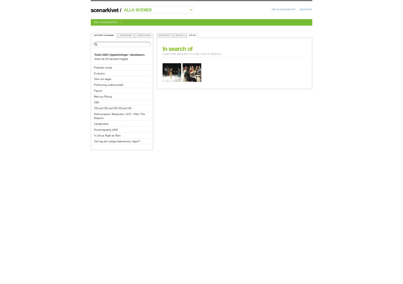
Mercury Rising (103, 96)
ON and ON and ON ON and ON (112, 108)
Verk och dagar (102, 79)
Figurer (98, 90)
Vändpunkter (101, 124)
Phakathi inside (103, 67)
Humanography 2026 (106, 129)
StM (96, 102)
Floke (195, 54)
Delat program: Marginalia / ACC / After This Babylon (119, 116)
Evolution (99, 73)
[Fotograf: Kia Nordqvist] (172, 72)
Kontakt (306, 9)
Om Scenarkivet (283, 9)
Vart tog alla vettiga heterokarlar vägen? (117, 141)
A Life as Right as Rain (107, 135)
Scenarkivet (104, 10)
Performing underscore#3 (108, 85)
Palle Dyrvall (212, 54)
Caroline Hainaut (176, 54)
